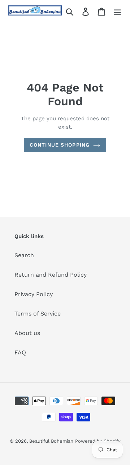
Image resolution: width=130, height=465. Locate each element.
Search (24, 255)
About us (27, 333)
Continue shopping (60, 145)
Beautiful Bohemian (51, 441)
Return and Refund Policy (50, 274)
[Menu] (117, 11)
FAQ (20, 352)
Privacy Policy (33, 294)
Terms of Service (37, 313)
